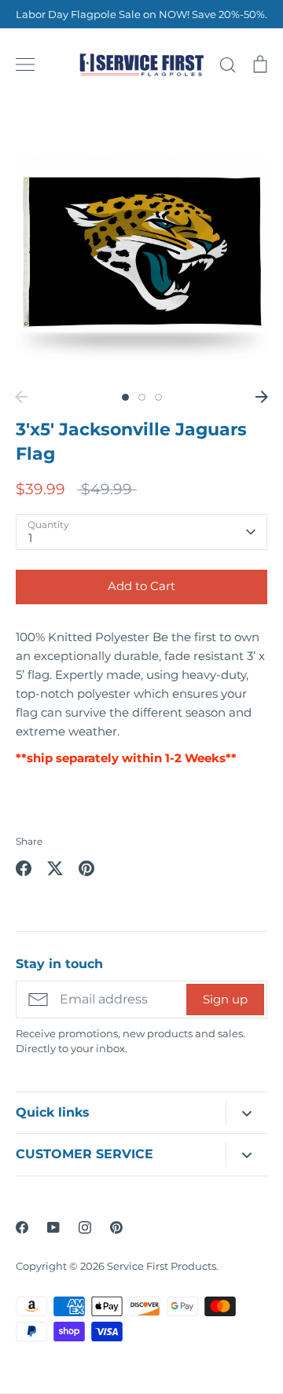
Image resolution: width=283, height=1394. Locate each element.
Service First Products (161, 1266)
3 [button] (158, 397)
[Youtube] (53, 1227)
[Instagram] (85, 1227)
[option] (141, 250)
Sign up (225, 999)
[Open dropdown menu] (246, 1112)
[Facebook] (22, 1227)
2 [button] (141, 397)
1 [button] (125, 397)
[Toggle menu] (25, 64)
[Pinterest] (116, 1227)
